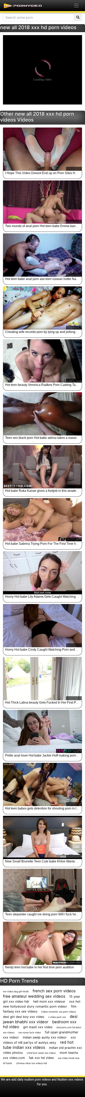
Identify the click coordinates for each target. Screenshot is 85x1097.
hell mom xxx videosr (49, 1001)
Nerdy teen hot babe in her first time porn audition (39, 967)
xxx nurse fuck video (29, 1032)
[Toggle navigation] (76, 6)
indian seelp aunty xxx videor (45, 1037)
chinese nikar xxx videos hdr (31, 1063)
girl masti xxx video (38, 1027)
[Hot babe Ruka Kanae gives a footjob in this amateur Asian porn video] (42, 466)
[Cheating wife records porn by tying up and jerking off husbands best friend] (42, 308)
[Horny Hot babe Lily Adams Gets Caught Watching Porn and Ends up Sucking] (42, 572)
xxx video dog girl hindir (16, 991)
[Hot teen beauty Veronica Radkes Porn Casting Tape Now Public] (42, 361)
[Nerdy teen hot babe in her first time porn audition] (42, 943)
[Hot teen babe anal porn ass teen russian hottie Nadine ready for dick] (42, 255)
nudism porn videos (37, 1079)
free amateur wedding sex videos (34, 996)
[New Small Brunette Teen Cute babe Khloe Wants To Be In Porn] (42, 837)
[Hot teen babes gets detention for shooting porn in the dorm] (42, 784)
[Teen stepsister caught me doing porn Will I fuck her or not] (42, 890)
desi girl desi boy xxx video (23, 1017)
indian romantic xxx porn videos (58, 1011)
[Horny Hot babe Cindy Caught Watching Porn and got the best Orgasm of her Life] (42, 625)
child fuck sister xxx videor (41, 1052)
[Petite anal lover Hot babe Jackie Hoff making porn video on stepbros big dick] (42, 731)
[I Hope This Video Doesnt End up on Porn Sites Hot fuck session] (42, 149)
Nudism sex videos (70, 1079)
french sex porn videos (54, 991)
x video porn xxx (57, 1016)
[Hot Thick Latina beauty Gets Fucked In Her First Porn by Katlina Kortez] (42, 678)
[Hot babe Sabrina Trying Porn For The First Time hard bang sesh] (42, 519)
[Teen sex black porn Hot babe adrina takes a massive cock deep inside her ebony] (42, 413)
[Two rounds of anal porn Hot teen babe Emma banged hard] (42, 202)
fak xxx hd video (41, 1058)
